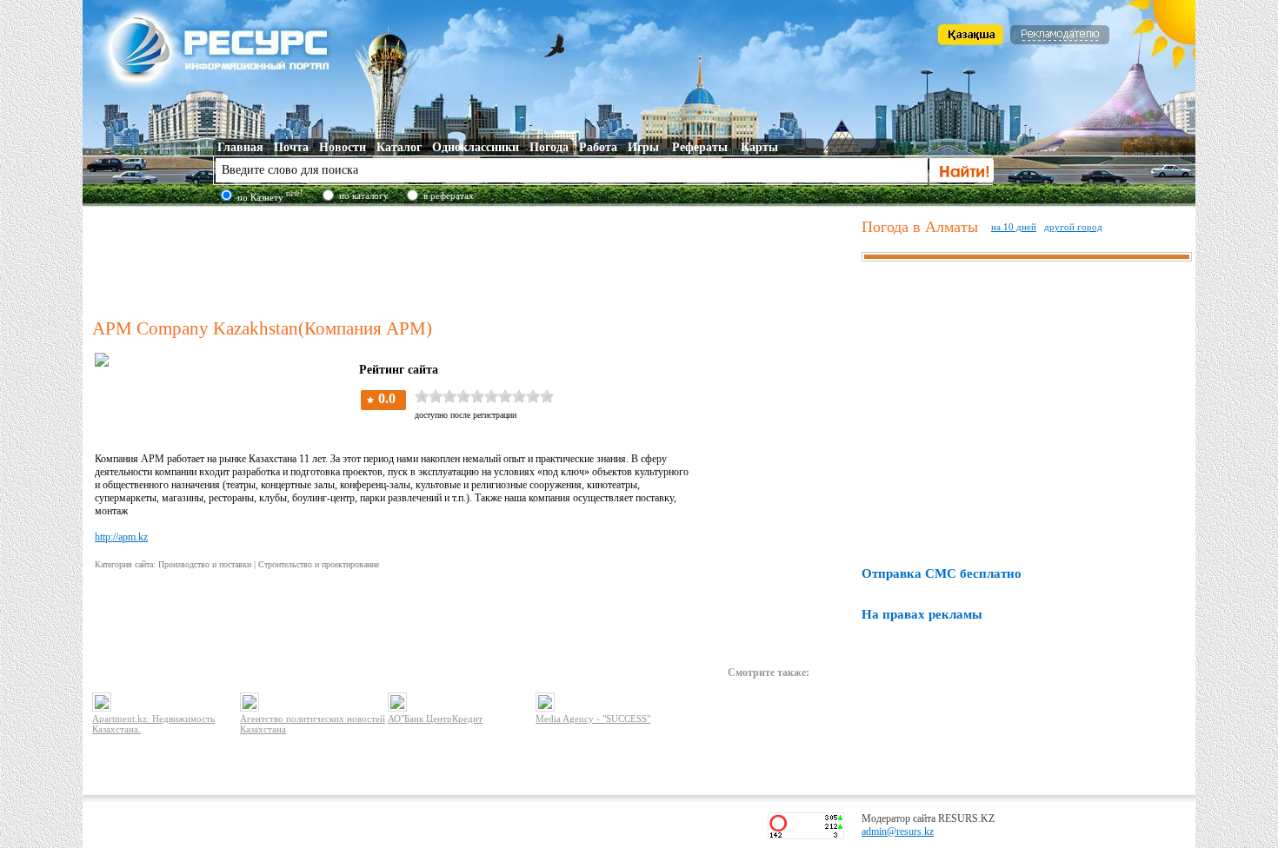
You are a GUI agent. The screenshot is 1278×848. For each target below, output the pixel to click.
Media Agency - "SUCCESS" (593, 718)
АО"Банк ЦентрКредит (435, 718)
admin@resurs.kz (898, 831)
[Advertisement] (472, 260)
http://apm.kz (121, 537)
